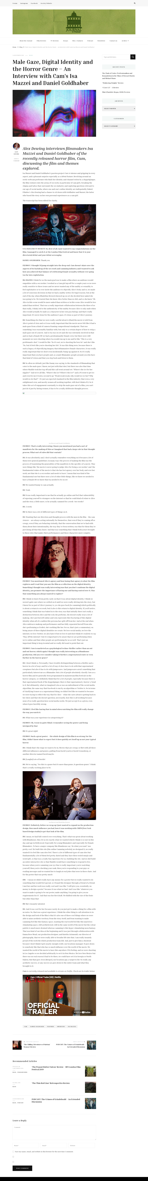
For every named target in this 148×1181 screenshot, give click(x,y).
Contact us (113, 41)
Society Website (46, 3)
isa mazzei (72, 1026)
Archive (124, 41)
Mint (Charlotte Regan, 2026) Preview (116, 92)
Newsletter (101, 41)
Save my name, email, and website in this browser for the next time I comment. (44, 1152)
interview (61, 1026)
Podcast (90, 41)
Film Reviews (41, 41)
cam (25, 1026)
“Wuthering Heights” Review (113, 83)
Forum (15, 3)
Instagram (24, 3)
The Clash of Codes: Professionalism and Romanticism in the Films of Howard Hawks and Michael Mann (118, 75)
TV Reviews (55, 41)
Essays (65, 41)
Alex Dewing (16, 153)
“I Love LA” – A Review (110, 88)
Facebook (34, 3)
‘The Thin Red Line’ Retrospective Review (51, 1083)
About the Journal (26, 41)
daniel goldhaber (37, 1026)
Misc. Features (77, 41)
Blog (31, 55)
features (50, 1026)
